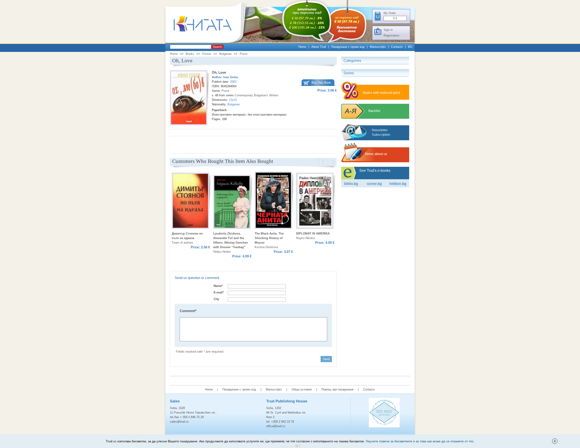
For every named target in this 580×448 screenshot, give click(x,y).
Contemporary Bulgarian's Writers (256, 95)
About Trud (318, 46)
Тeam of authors (182, 242)
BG (410, 46)
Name (218, 286)
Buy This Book (321, 82)
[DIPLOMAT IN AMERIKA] (315, 201)
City (216, 299)
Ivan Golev (230, 77)
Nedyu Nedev (222, 251)
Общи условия (302, 389)
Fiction (206, 54)
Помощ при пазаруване (337, 389)
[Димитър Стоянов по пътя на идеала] (190, 201)
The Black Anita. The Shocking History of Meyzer (269, 238)
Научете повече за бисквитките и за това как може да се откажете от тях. (420, 441)
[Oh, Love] (188, 98)
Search (217, 46)
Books (190, 54)
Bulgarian (225, 54)
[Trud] (207, 41)
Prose (243, 54)
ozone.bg (374, 184)
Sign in (388, 29)
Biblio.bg (351, 184)
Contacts (397, 46)
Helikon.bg (397, 184)
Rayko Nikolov (305, 238)
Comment (188, 311)
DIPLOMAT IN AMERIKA (313, 233)
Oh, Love (219, 72)
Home (302, 46)
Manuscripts (378, 46)
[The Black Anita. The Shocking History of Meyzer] (273, 201)
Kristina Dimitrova (266, 247)
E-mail (219, 292)
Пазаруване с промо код (348, 46)
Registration (391, 35)
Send (326, 359)
